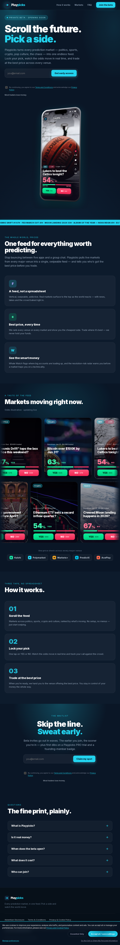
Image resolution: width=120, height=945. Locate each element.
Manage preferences (10, 941)
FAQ (90, 5)
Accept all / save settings (103, 934)
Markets (79, 5)
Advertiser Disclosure (14, 920)
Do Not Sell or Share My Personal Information (99, 941)
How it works (63, 5)
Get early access (64, 73)
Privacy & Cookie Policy (60, 920)
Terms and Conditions (44, 87)
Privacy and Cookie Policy (57, 928)
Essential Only (77, 934)
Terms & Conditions (37, 920)
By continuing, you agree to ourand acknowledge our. (43, 88)
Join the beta (106, 5)
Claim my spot (84, 758)
